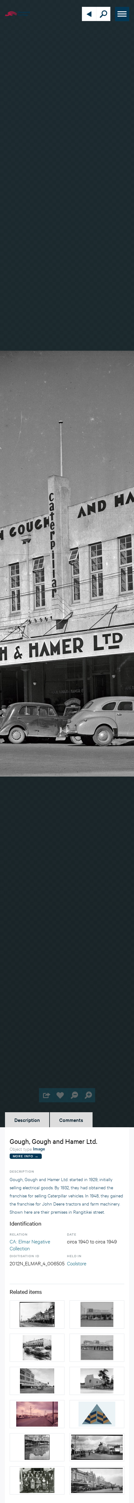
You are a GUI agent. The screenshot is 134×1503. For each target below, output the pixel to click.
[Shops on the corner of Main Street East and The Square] (96, 1314)
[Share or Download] (46, 1095)
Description (27, 1119)
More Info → (26, 1156)
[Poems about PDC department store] (96, 1414)
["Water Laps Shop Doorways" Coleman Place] (37, 1447)
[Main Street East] (37, 1414)
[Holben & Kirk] (37, 1480)
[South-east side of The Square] (37, 1381)
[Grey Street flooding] (37, 1348)
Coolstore (76, 1263)
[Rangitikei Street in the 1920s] (96, 1447)
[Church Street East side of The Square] (37, 1314)
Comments (71, 1119)
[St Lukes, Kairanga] (96, 1381)
